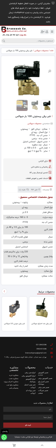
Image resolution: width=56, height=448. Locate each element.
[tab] (47, 189)
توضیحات (46, 189)
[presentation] (4, 291)
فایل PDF (34, 189)
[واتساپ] (4, 437)
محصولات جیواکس (41, 50)
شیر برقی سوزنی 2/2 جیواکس (14, 323)
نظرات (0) (22, 189)
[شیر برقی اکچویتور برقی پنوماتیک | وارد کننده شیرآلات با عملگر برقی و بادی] (14, 31)
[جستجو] (3, 40)
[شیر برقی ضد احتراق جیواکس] (42, 309)
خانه (51, 50)
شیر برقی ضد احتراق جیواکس (41, 323)
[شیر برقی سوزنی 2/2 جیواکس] (14, 309)
